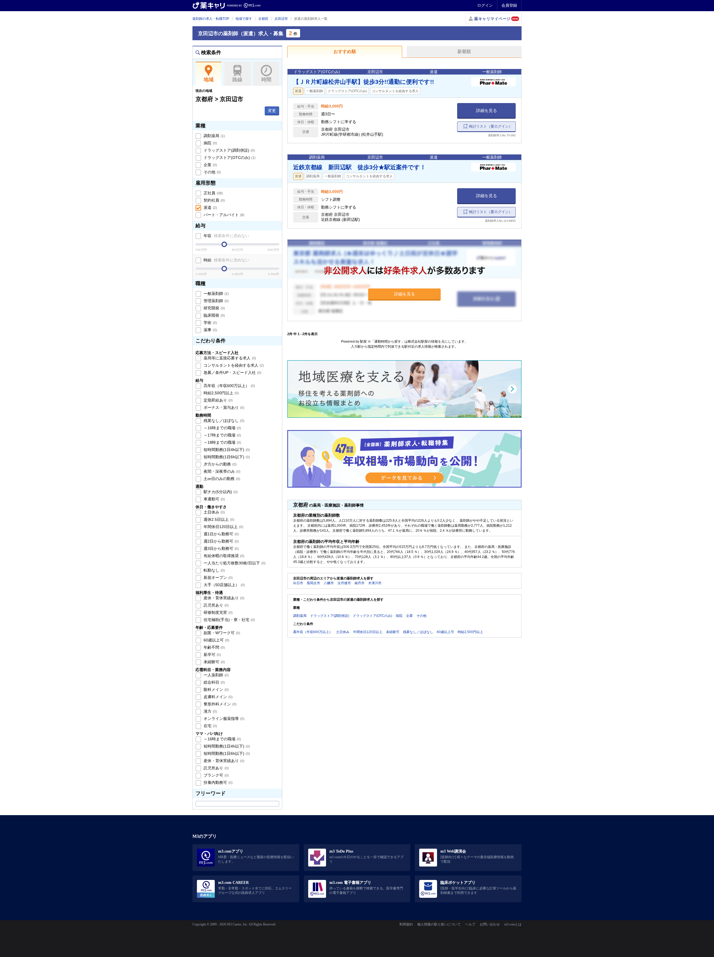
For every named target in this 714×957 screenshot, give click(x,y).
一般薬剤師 (215, 293)
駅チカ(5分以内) (220, 492)
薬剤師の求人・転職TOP (210, 19)
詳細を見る (486, 110)
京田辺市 (281, 19)
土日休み (213, 512)
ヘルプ (470, 924)
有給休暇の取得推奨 (223, 555)
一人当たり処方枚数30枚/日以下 (234, 563)
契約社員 (213, 200)
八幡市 (329, 583)
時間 (266, 79)
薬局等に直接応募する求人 (229, 358)
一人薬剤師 (215, 675)
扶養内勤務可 (217, 782)
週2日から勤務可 (220, 541)
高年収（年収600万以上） (228, 385)
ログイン (485, 5)
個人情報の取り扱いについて (439, 924)
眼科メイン (215, 689)
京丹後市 (344, 583)
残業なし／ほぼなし (223, 420)
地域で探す (243, 19)
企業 (209, 165)
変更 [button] (272, 110)
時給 (225, 260)
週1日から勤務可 (220, 534)
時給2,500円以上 (220, 393)
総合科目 (213, 682)
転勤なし (213, 570)
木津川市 (375, 583)
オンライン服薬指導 (223, 718)
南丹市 (359, 583)
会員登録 (509, 5)
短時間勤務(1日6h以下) (226, 457)
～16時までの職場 (221, 428)
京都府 (263, 19)
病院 (209, 143)
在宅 (209, 726)
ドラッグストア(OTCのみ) (228, 157)
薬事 (209, 330)
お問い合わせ (490, 924)
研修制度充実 (217, 612)
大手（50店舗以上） (223, 585)
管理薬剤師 (215, 301)
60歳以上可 (215, 640)
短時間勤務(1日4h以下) (226, 449)
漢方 (209, 711)
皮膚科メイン (217, 697)
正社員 (212, 193)
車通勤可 (213, 499)
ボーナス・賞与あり (223, 407)
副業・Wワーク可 (221, 633)
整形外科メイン (219, 704)
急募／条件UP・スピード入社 (231, 372)
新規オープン (217, 577)
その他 (211, 172)
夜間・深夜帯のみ (221, 471)
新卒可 (211, 654)
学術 (209, 322)
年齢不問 (213, 647)
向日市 (298, 583)
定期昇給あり (217, 400)
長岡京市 (313, 583)
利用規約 (406, 924)
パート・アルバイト (223, 215)
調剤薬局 (213, 135)
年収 (225, 235)
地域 (209, 79)
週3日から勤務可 (220, 548)
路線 (237, 79)
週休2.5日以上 (218, 519)
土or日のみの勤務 (221, 478)
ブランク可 (215, 775)
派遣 (209, 207)
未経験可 (213, 662)
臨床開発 (213, 315)
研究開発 (213, 308)
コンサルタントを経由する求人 (233, 365)
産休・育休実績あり (223, 598)
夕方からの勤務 (219, 464)
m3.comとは (513, 924)
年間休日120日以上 (222, 526)
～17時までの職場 (221, 435)
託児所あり (215, 605)
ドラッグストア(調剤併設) (228, 150)
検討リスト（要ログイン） (490, 126)
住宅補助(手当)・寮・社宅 (228, 619)
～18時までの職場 (221, 442)
